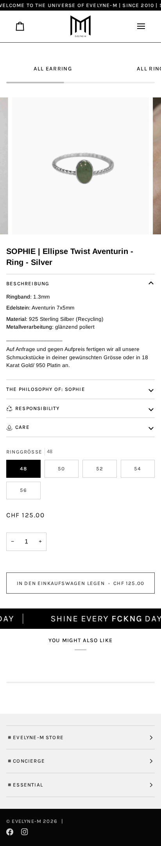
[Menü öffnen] (138, 26)
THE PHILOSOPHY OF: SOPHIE (45, 389)
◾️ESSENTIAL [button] (24, 785)
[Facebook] (9, 831)
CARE (22, 427)
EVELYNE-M (26, 821)
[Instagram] (24, 831)
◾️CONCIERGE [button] (25, 761)
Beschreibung (27, 283)
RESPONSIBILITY (37, 408)
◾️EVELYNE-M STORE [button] (35, 737)
